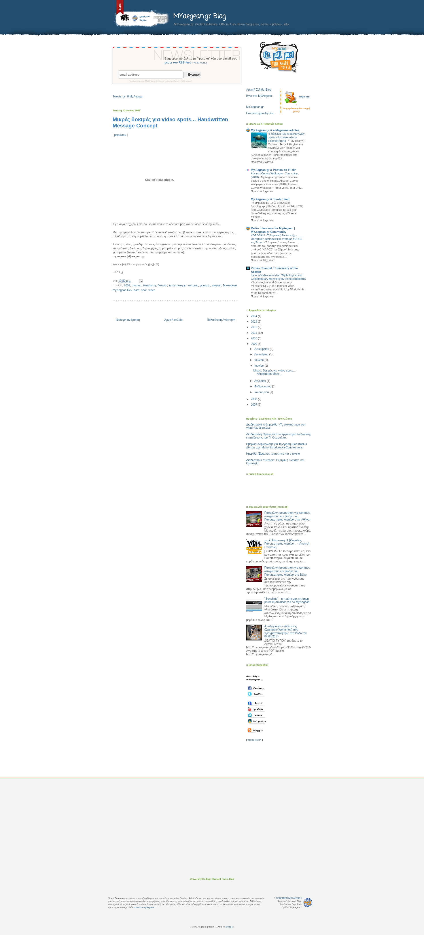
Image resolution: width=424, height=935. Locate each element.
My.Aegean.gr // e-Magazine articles (275, 130)
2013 (254, 321)
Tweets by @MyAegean (128, 96)
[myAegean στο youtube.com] (257, 709)
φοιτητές (205, 285)
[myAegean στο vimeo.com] (257, 715)
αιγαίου (136, 285)
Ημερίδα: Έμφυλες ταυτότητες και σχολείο (273, 453)
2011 (254, 332)
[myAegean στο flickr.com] (257, 703)
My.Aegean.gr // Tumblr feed (270, 199)
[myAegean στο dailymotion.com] (257, 721)
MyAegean (230, 285)
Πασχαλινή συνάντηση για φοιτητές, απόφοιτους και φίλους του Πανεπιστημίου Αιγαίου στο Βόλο (287, 571)
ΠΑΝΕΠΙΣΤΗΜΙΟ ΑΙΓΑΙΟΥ (289, 898)
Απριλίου (260, 381)
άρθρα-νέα (304, 96)
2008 (254, 399)
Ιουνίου (259, 365)
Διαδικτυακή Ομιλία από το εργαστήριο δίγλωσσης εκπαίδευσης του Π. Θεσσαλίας (278, 436)
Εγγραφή (193, 74)
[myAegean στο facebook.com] (257, 688)
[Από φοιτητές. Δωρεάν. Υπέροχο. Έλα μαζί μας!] (279, 57)
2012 (254, 327)
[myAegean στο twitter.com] (257, 694)
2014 (254, 316)
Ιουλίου (259, 360)
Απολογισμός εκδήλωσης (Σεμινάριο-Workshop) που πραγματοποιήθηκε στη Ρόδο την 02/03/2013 (285, 631)
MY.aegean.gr (255, 106)
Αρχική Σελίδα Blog (258, 89)
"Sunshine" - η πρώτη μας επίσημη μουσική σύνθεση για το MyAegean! (287, 600)
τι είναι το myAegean (144, 907)
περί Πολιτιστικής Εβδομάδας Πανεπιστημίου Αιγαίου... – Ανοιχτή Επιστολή (286, 544)
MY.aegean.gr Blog (199, 16)
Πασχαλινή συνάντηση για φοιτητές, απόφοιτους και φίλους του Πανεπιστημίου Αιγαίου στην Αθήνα (287, 516)
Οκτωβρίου (261, 354)
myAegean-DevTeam (126, 290)
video (151, 290)
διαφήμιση (149, 285)
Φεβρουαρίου (263, 386)
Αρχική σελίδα (173, 319)
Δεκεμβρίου (262, 349)
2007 (254, 404)
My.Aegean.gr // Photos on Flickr (273, 170)
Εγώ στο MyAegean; (259, 95)
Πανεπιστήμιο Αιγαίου (260, 113)
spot (144, 290)
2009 (127, 285)
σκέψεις (193, 285)
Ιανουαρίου (262, 392)
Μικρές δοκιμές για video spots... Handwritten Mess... (274, 372)
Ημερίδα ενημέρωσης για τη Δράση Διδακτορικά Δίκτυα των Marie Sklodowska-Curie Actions (276, 445)
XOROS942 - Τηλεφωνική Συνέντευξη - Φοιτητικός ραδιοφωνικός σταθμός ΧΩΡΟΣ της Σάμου (276, 239)
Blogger (229, 927)
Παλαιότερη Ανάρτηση (221, 319)
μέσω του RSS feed (178, 62)
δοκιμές (162, 285)
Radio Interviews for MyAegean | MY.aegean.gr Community (273, 230)
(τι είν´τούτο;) (200, 63)
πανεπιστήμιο (177, 285)
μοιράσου (120, 134)
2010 (254, 338)
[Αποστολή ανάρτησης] (141, 280)
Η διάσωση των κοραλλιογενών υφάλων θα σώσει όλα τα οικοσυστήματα (286, 137)
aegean (216, 285)
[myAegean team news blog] (257, 730)
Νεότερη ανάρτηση (128, 319)
